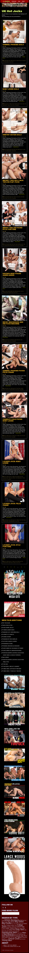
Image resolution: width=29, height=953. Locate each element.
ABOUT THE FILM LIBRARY (10, 945)
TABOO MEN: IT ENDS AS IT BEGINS (12, 671)
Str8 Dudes (5, 937)
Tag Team (12, 937)
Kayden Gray (11, 292)
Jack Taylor (22, 196)
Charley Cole (14, 435)
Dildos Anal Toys (6, 339)
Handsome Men (17, 103)
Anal (3, 920)
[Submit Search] (3, 913)
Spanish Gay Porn (21, 936)
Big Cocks (5, 922)
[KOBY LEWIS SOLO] (14, 76)
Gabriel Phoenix (19, 60)
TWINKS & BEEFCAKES (8, 629)
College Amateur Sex (11, 925)
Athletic (4, 149)
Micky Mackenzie (17, 339)
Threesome (24, 937)
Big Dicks (11, 922)
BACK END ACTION (7, 625)
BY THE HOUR (6, 623)
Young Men (17, 105)
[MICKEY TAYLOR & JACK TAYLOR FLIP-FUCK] (14, 166)
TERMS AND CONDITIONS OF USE (11, 946)
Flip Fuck (15, 196)
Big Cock (24, 920)
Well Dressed (22, 939)
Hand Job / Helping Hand (9, 931)
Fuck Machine (11, 339)
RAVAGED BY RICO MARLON (10, 639)
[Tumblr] (5, 907)
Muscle (14, 477)
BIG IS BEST (6, 657)
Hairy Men (24, 60)
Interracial (19, 933)
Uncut (7, 939)
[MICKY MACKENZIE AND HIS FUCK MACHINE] (14, 308)
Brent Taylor (16, 244)
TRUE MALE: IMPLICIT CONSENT (11, 666)
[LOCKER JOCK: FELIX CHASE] (14, 492)
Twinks (4, 939)
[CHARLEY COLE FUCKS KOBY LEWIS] (14, 405)
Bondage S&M (21, 923)
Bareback (15, 920)
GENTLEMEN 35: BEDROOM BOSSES (12, 650)
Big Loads (15, 149)
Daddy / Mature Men (11, 928)
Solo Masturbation (8, 150)
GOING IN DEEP (7, 636)
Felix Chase (18, 388)
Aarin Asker (5, 291)
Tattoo (15, 937)
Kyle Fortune (12, 245)
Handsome (17, 931)
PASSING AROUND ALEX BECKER (11, 646)
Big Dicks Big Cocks (6, 60)
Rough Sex (23, 934)
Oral (19, 934)
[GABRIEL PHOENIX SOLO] (14, 31)
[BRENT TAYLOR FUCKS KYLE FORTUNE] (14, 213)
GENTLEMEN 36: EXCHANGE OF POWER (13, 648)
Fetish (7, 929)
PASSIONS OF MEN (7, 643)
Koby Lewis (22, 103)
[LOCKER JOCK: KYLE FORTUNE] (14, 533)
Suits (9, 937)
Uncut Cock (12, 105)
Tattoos (9, 105)
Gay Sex (18, 196)
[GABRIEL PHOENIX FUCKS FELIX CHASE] (14, 356)
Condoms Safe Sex (11, 926)
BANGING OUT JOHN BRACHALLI (11, 632)
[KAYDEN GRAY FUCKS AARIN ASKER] (14, 260)
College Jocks (11, 103)
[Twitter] (3, 907)
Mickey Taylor (5, 198)
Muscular (16, 934)
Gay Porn (12, 929)
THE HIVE (5, 664)
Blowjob (16, 923)
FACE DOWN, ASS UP (8, 627)
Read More (21, 101)
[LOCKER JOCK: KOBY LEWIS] (14, 450)
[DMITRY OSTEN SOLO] (14, 120)
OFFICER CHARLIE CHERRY (10, 641)
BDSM (20, 920)
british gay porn (13, 60)
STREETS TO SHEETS (8, 634)
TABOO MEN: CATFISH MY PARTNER (12, 668)
